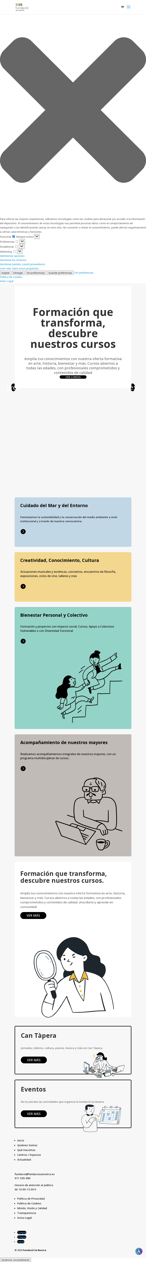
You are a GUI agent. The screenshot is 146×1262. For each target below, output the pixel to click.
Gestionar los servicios (13, 260)
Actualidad (24, 1159)
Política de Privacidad (31, 1198)
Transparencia (26, 1213)
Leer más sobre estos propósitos (19, 268)
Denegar (18, 272)
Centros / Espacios (29, 1154)
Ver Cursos (73, 377)
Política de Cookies (11, 277)
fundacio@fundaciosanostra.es (35, 1174)
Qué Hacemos (26, 1150)
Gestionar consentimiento (15, 1259)
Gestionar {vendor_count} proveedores (22, 264)
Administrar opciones (12, 256)
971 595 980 (22, 1178)
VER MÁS (33, 915)
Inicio (20, 1140)
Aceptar (5, 272)
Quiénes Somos (27, 1145)
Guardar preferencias (60, 272)
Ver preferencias (36, 272)
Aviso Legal (6, 281)
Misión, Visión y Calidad (32, 1208)
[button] (73, 110)
